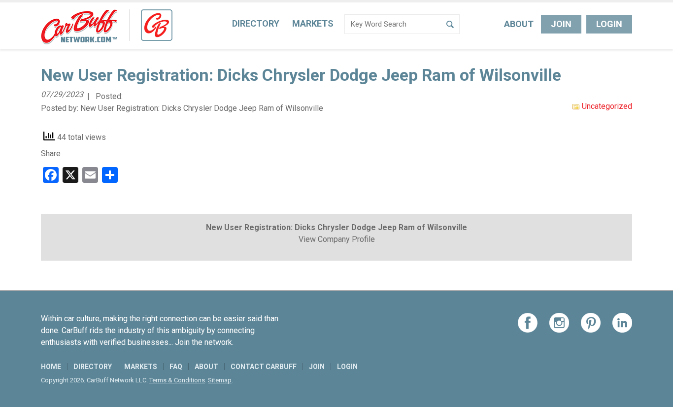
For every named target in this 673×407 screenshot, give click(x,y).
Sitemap (220, 380)
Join (561, 24)
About (519, 24)
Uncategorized (607, 106)
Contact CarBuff (264, 366)
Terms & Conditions (177, 380)
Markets (313, 23)
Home (51, 366)
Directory (255, 23)
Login (609, 24)
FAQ (175, 366)
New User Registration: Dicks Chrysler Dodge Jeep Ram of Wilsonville (201, 108)
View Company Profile (337, 239)
